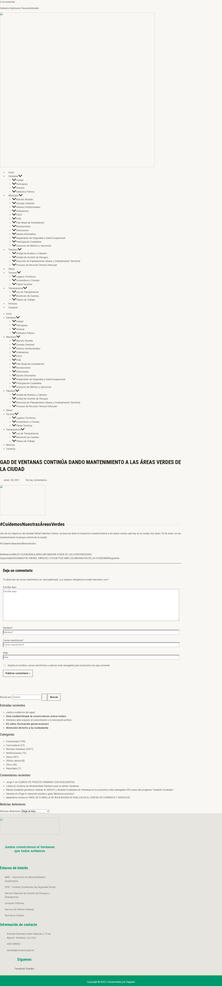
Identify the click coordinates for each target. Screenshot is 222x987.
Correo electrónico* (13, 640)
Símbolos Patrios (25, 191)
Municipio (13, 195)
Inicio (11, 172)
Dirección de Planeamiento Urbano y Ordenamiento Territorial (48, 261)
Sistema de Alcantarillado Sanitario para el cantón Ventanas (48, 786)
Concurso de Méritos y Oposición (33, 245)
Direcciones (22, 230)
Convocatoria (13, 745)
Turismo (12, 272)
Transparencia (15, 288)
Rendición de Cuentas (27, 296)
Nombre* (8, 627)
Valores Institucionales (28, 207)
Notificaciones (13, 753)
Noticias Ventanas (15, 749)
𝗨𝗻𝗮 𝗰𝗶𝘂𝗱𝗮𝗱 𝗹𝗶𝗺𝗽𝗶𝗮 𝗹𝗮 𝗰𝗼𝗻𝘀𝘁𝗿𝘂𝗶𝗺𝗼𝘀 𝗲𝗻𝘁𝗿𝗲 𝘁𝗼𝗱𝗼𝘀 (36, 716)
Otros (9, 764)
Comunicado (12, 741)
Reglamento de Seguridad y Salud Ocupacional (40, 238)
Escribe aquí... (10, 587)
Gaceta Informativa (26, 234)
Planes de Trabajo (25, 299)
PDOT (19, 214)
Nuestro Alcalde (24, 199)
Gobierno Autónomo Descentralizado (19, 8)
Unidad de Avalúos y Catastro (31, 253)
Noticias (12, 303)
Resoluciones (23, 226)
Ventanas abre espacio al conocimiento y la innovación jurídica (38, 720)
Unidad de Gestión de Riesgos (32, 257)
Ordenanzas (22, 211)
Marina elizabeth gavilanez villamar (24, 789)
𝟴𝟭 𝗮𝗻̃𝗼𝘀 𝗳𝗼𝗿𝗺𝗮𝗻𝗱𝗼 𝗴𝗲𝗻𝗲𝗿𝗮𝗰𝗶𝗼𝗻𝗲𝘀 (27, 723)
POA (18, 218)
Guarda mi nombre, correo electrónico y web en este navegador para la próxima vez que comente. (59, 665)
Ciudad (19, 180)
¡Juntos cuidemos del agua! (20, 712)
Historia (20, 187)
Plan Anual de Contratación (30, 222)
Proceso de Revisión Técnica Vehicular (36, 265)
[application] (20, 176)
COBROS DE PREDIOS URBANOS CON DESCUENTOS (46, 782)
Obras (11, 269)
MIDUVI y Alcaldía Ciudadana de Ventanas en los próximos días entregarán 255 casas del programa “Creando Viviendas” (110, 789)
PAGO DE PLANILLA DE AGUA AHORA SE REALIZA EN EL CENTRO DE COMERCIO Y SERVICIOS (79, 797)
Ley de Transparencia (27, 292)
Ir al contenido (7, 1)
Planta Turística (24, 284)
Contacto (13, 307)
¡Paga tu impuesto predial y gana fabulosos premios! (46, 793)
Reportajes (12, 768)
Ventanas (13, 176)
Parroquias (21, 184)
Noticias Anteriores (10, 811)
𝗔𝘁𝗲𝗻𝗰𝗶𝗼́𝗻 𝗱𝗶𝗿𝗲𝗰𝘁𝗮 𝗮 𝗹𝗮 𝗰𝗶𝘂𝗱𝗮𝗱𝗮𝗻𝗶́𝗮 (27, 727)
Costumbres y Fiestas (27, 280)
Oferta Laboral (13, 760)
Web (5, 652)
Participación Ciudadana (28, 241)
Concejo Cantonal (25, 203)
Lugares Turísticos (26, 276)
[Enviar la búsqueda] (44, 697)
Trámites (13, 249)
